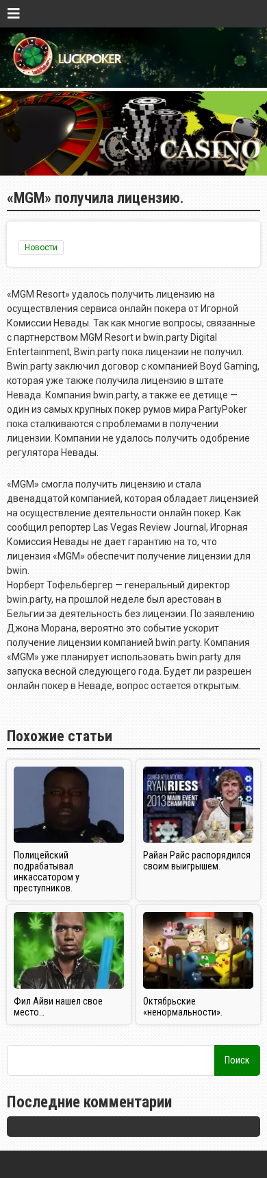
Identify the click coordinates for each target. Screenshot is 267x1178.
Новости (41, 247)
